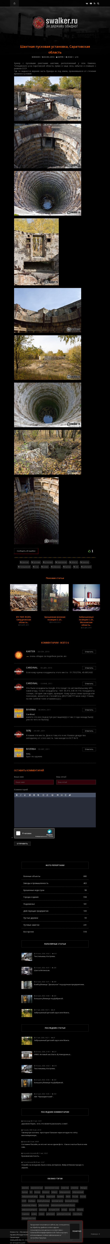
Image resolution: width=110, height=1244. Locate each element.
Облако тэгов (55, 1178)
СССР (24, 1201)
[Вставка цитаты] (58, 795)
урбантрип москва (64, 1214)
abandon (25, 1188)
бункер (68, 567)
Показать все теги (28, 1218)
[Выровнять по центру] (34, 795)
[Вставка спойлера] (66, 795)
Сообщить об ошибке (26, 551)
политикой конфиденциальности (42, 1233)
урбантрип (87, 567)
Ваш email (61, 777)
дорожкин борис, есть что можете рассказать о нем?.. (44, 1123)
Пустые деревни (55, 918)
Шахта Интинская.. (42, 970)
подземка (25, 1214)
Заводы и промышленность (55, 883)
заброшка (56, 567)
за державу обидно (29, 1205)
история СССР (54, 1210)
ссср (36, 567)
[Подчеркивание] (25, 795)
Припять (60, 1196)
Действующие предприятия (55, 911)
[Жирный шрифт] (17, 795)
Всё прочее (55, 931)
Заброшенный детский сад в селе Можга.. (52, 1012)
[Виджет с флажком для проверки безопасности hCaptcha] (34, 833)
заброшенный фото (29, 1210)
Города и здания (55, 897)
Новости (14, 1232)
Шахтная (25, 562)
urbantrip (74, 1188)
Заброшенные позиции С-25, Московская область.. (86, 621)
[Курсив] (21, 795)
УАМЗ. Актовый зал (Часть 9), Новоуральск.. (52, 1054)
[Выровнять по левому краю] (30, 795)
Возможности (26, 1232)
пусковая (36, 562)
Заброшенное (65, 1192)
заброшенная (44, 1205)
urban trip (65, 1188)
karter (60, 57)
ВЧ (31, 1192)
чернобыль (77, 1214)
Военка (37, 1192)
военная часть (57, 1201)
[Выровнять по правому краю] (38, 795)
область (74, 562)
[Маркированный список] (43, 795)
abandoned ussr (37, 1188)
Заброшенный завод (29, 1196)
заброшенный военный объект (63, 1205)
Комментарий (21, 789)
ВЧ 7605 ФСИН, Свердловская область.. (23, 620)
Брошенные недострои (55, 890)
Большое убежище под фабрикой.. (49, 998)
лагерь (64, 1210)
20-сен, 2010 (48, 57)
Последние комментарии (55, 1112)
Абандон (83, 1188)
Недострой (51, 1196)
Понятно (76, 1231)
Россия (75, 1196)
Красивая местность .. (30, 1156)
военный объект (71, 1201)
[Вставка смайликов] (53, 795)
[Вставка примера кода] (62, 795)
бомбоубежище (44, 1201)
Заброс (54, 1192)
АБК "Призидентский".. (44, 1096)
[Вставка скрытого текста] (70, 795)
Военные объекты (55, 876)
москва (72, 1210)
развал (45, 567)
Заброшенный (78, 1192)
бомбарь (31, 1201)
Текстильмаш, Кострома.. (45, 956)
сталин (41, 1214)
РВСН (68, 1196)
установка (48, 562)
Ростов (82, 1196)
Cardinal (32, 667)
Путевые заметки (55, 925)
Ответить (89, 651)
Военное (36, 57)
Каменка (85, 562)
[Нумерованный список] (47, 795)
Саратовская (62, 562)
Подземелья (55, 904)
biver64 (31, 709)
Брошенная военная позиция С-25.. (55, 618)
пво (77, 567)
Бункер (25, 1192)
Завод (42, 1196)
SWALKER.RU (16, 1240)
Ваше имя (19, 777)
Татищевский (25, 567)
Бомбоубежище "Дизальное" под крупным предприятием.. (59, 984)
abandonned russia (52, 1188)
